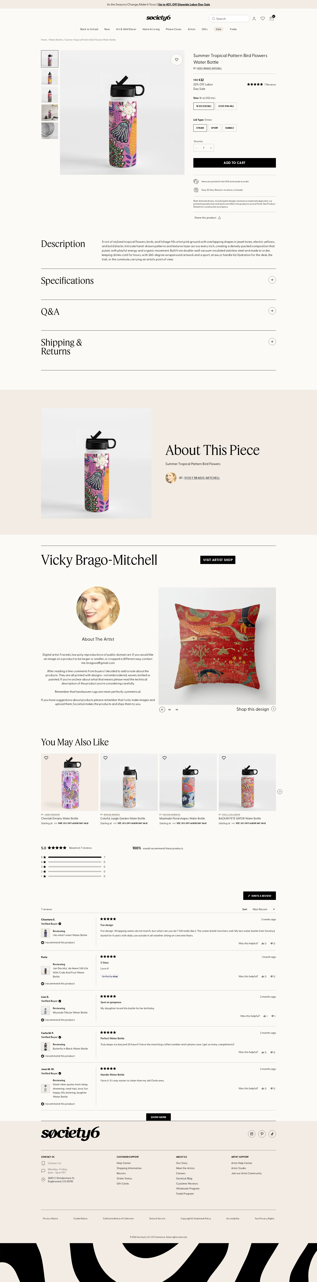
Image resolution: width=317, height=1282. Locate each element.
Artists (192, 29)
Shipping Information (129, 1168)
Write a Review (263, 897)
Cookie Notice (80, 1218)
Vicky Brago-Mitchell (209, 68)
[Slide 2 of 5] (49, 77)
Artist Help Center (241, 1163)
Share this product (205, 217)
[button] (261, 84)
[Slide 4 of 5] (49, 113)
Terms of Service (157, 1218)
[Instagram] (251, 1134)
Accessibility (232, 1218)
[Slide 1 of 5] (49, 59)
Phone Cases (173, 29)
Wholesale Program (188, 1188)
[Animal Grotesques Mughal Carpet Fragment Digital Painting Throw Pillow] (217, 646)
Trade (233, 29)
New (107, 29)
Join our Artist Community (246, 1173)
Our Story (182, 1163)
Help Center (124, 1163)
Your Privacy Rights (264, 1218)
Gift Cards (123, 1183)
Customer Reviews (187, 1183)
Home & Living (151, 29)
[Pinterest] (262, 1134)
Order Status (124, 1178)
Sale (218, 29)
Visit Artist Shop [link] (218, 559)
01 (162, 709)
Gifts (204, 29)
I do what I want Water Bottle (70, 935)
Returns (121, 1173)
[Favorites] (262, 18)
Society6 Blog (184, 1178)
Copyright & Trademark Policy (196, 1218)
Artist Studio (238, 1168)
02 (169, 709)
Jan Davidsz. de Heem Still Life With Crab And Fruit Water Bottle (70, 972)
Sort (245, 909)
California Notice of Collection (118, 1218)
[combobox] (229, 18)
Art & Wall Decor (126, 29)
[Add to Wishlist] (46, 757)
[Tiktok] (272, 1134)
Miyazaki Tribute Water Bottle (70, 1012)
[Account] (253, 18)
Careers (181, 1173)
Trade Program (185, 1193)
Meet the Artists (185, 1168)
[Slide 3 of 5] (49, 95)
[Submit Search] (213, 18)
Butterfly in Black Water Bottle (70, 1048)
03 (177, 709)
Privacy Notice (50, 1218)
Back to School (89, 29)
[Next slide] (279, 792)
